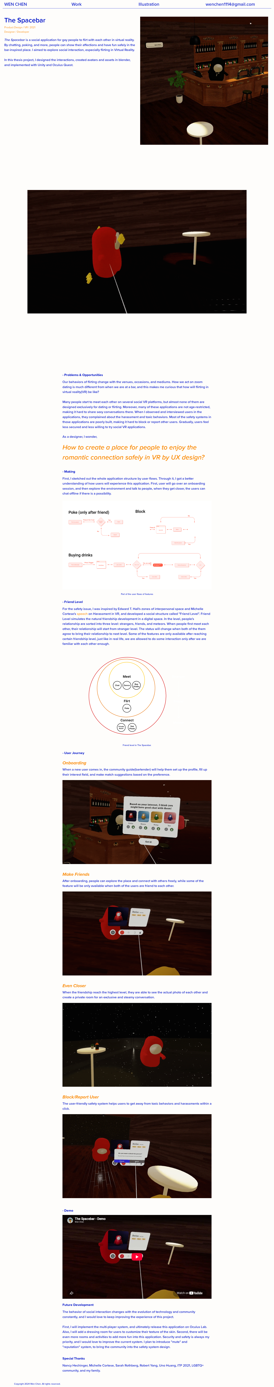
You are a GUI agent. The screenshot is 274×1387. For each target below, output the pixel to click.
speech (82, 613)
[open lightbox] (137, 822)
